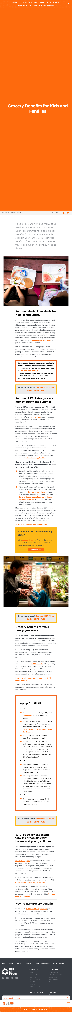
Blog (3, 963)
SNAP (36, 390)
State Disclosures (43, 963)
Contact (29, 963)
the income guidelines (36, 492)
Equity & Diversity (35, 979)
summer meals (35, 417)
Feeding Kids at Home (55, 981)
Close (68, 4)
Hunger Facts (33, 974)
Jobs (11, 963)
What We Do (5, 212)
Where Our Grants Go (55, 974)
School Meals (53, 977)
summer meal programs (41, 340)
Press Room (33, 984)
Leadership (33, 977)
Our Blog (32, 972)
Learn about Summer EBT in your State (31, 524)
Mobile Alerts (58, 963)
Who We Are (34, 970)
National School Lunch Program (31, 497)
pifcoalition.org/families (35, 458)
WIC (43, 390)
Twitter (12, 977)
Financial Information (36, 981)
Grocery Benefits (16, 212)
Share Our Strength (35, 986)
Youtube (16, 977)
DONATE (27, 1010)
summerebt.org (28, 540)
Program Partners (54, 994)
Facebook (3, 977)
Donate (32, 994)
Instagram (7, 977)
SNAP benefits (37, 664)
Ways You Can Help (36, 992)
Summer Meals (53, 979)
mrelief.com (28, 715)
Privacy (19, 963)
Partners (52, 992)
